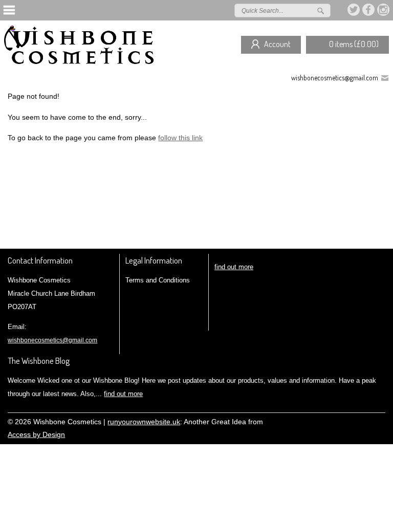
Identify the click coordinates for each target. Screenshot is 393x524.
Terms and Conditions (157, 280)
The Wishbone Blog (39, 360)
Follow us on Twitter (354, 10)
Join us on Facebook (369, 10)
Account (277, 44)
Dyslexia (365, 421)
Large (349, 421)
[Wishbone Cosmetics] (81, 49)
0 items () (354, 44)
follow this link (180, 138)
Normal (334, 421)
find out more (233, 267)
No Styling (380, 421)
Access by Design (36, 435)
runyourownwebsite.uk (143, 422)
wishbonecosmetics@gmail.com (334, 77)
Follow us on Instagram (383, 10)
